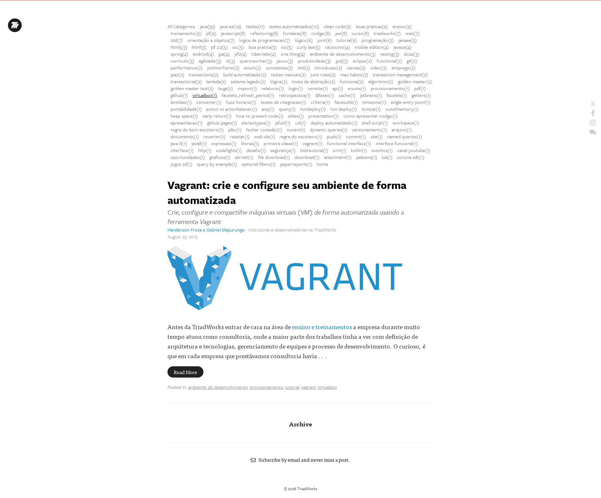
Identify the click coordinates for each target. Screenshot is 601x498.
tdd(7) (177, 40)
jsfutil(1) (283, 122)
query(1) (287, 108)
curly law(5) (309, 46)
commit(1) (356, 136)
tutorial (292, 387)
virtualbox (327, 387)
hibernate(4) (263, 53)
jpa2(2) (177, 74)
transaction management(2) (400, 74)
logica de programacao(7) (264, 40)
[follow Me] (592, 104)
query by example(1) (217, 163)
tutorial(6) (346, 40)
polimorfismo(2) (223, 67)
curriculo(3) (182, 60)
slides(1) (296, 115)
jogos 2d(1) (182, 163)
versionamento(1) (369, 129)
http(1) (205, 150)
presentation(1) (323, 115)
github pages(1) (222, 122)
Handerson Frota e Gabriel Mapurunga (205, 229)
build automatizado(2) (245, 74)
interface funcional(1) (397, 143)
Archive (300, 424)
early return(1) (217, 115)
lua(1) (387, 157)
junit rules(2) (323, 74)
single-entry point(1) (411, 102)
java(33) (208, 26)
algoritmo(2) (380, 81)
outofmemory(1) (402, 108)
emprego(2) (404, 67)
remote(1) (318, 88)
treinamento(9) (186, 33)
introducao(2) (328, 67)
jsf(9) (211, 33)
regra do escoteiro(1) (301, 136)
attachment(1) (338, 157)
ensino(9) (402, 26)
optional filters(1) (259, 163)
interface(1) (182, 150)
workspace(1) (406, 122)
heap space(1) (184, 115)
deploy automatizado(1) (334, 122)
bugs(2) (225, 88)
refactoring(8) (264, 33)
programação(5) (378, 40)
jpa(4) (224, 53)
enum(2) (252, 67)
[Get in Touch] (592, 132)
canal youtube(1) (413, 150)
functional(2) (389, 60)
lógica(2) (278, 81)
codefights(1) (229, 150)
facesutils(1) (346, 102)
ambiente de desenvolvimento (218, 387)
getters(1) (421, 95)
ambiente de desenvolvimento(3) (343, 53)
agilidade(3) (210, 60)
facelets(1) (397, 95)
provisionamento (267, 387)
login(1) (296, 88)
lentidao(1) (181, 102)
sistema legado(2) (248, 81)
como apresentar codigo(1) (370, 115)
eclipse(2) (362, 60)
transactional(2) (186, 81)
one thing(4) (293, 53)
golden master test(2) (192, 88)
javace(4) (402, 46)
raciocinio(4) (337, 46)
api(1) (337, 88)
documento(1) (185, 136)
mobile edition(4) (372, 46)
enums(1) (357, 88)
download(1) (307, 157)
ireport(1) (247, 88)
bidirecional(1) (314, 150)
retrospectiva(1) (295, 95)
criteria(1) (320, 102)
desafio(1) (256, 150)
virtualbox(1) (205, 95)
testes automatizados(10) (294, 26)
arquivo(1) (402, 129)
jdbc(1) (235, 129)
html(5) (199, 46)
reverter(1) (214, 136)
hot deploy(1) (343, 108)
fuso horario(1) (241, 102)
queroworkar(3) (256, 60)
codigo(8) (321, 33)
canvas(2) (356, 67)
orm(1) (340, 150)
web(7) (412, 33)
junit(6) (324, 40)
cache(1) (347, 95)
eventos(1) (382, 150)
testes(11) (255, 26)
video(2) (378, 67)
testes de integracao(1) (283, 102)
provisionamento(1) (390, 88)
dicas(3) (411, 53)
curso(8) (360, 33)
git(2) (412, 60)
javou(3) (285, 60)
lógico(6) (304, 40)
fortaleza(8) (295, 33)
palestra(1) (366, 157)
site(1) (377, 136)
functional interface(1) (349, 143)
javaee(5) (407, 40)
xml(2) (304, 67)
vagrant (308, 387)
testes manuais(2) (288, 74)
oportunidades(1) (188, 157)
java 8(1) (179, 143)
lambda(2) (216, 81)
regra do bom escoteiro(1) (197, 129)
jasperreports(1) (296, 163)
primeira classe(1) (281, 143)
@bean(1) (324, 95)
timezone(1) (374, 102)
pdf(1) (420, 88)
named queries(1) (404, 136)
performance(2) (187, 67)
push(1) (334, 136)
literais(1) (250, 143)
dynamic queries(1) (328, 129)
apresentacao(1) (187, 122)
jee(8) (341, 33)
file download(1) (274, 157)
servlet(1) (244, 157)
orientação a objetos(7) (211, 40)
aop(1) (268, 108)
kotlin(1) (359, 150)
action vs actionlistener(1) (231, 108)
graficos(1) (219, 157)
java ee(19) (231, 26)
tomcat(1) (371, 108)
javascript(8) (233, 33)
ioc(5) (238, 46)
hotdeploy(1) (313, 108)
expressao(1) (224, 143)
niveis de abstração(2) (314, 81)
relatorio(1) (272, 88)
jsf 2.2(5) (219, 46)
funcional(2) (352, 81)
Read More (185, 372)
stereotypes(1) (256, 122)
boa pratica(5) (263, 46)
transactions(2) (204, 74)
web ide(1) (264, 136)
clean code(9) (338, 26)
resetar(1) (240, 136)
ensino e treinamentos (322, 326)
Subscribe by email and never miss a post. (303, 459)
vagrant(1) (313, 143)
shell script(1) (375, 122)
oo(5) (287, 46)
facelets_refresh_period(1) (248, 95)
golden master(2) (415, 81)
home (322, 163)
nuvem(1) (296, 129)
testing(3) (389, 53)
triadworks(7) (387, 33)
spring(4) (179, 53)
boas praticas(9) (372, 26)
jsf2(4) (240, 53)
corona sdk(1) (410, 157)
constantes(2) (279, 67)
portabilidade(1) (186, 108)
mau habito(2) (354, 74)
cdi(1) (300, 122)
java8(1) (199, 143)
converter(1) (209, 102)
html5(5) (179, 46)
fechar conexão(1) (264, 129)
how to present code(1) (260, 115)
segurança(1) (283, 150)
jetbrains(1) (371, 95)
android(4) (203, 53)
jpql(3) (342, 60)
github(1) (179, 95)
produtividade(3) (314, 60)
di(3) (230, 60)
